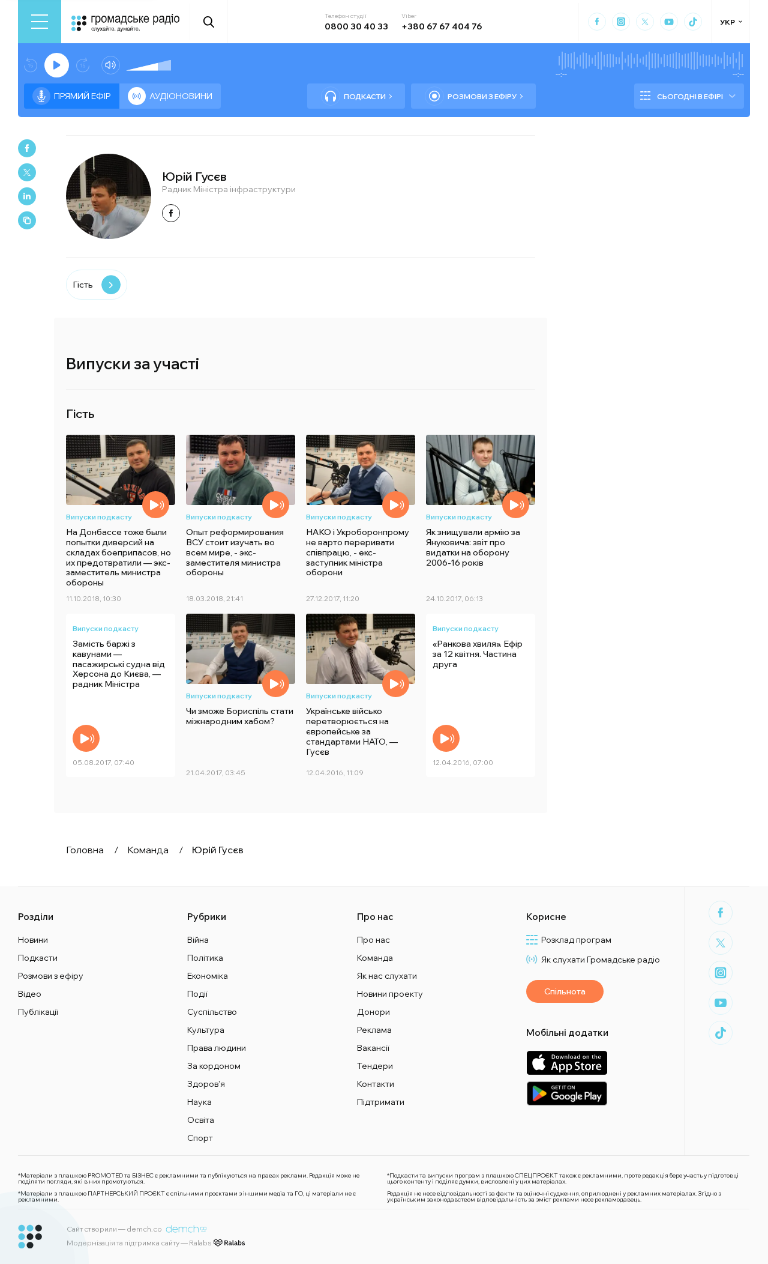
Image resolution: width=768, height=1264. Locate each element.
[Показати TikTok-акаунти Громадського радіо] (693, 22)
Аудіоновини (180, 96)
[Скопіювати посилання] (27, 220)
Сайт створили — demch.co (114, 1228)
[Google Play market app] (566, 1093)
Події (197, 993)
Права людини (216, 1047)
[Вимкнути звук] (110, 65)
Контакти (375, 1083)
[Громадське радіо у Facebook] (597, 22)
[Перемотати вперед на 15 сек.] (82, 65)
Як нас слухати (387, 975)
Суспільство (212, 1011)
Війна (198, 939)
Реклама (374, 1029)
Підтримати (380, 1101)
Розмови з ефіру (482, 96)
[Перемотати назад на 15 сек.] (30, 65)
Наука (199, 1101)
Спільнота (565, 991)
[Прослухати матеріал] (155, 504)
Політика (205, 957)
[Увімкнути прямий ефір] (56, 65)
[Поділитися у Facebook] (27, 148)
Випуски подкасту (99, 516)
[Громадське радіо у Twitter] (645, 22)
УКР (727, 21)
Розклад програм (576, 939)
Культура (205, 1029)
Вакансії (373, 1047)
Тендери (375, 1065)
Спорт (200, 1137)
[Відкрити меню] (39, 21)
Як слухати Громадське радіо (600, 959)
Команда (375, 957)
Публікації (38, 1011)
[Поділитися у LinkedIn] (27, 196)
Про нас (373, 939)
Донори (373, 1011)
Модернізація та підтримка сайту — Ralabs (139, 1242)
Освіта (200, 1119)
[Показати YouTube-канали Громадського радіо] (669, 22)
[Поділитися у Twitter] (27, 172)
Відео (29, 993)
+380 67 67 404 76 (441, 26)
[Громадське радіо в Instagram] (621, 22)
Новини (33, 939)
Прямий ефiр (82, 96)
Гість (83, 284)
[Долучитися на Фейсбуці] (171, 213)
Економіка (207, 975)
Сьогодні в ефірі (690, 96)
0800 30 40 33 (356, 26)
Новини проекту (390, 993)
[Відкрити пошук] (209, 21)
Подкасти (365, 96)
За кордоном (214, 1065)
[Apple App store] (566, 1062)
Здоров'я (206, 1083)
